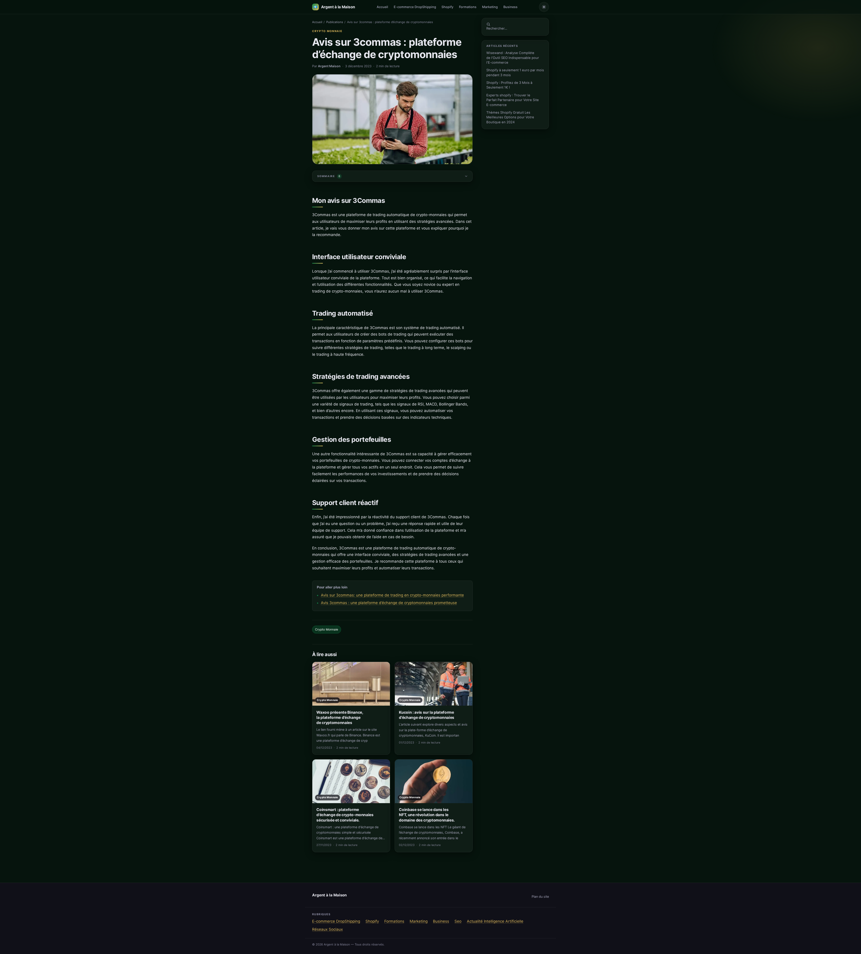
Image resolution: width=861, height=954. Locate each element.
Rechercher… (496, 28)
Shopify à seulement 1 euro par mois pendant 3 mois (515, 72)
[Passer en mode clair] (544, 7)
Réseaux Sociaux (327, 929)
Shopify (447, 7)
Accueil (382, 7)
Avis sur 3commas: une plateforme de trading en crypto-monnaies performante (392, 595)
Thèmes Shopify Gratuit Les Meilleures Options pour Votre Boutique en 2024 (510, 117)
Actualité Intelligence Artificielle (495, 921)
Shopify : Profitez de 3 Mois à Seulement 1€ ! (509, 85)
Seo (457, 921)
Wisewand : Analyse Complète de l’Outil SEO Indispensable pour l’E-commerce (512, 58)
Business (510, 7)
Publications (334, 22)
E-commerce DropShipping (415, 7)
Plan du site (540, 896)
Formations (467, 7)
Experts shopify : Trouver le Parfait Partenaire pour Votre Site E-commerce (512, 100)
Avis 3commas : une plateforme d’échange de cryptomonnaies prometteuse (389, 603)
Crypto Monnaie (327, 31)
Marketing (490, 7)
